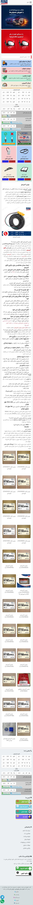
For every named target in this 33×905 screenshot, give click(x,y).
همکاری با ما (27, 833)
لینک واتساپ (6, 122)
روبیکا (4, 115)
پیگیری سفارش (26, 848)
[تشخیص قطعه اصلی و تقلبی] (8, 138)
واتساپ (17, 895)
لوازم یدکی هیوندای (19, 889)
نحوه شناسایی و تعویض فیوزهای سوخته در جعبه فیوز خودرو (16, 323)
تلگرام (17, 892)
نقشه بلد (25, 817)
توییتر (17, 900)
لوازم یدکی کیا (10, 889)
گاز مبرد (24, 256)
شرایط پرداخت (26, 836)
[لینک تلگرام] (2, 897)
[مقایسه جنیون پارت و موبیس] (24, 138)
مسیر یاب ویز (23, 807)
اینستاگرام (17, 898)
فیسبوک (17, 903)
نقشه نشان (24, 812)
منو (28, 2)
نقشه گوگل (24, 802)
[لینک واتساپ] (2, 901)
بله (9, 115)
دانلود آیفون (24, 873)
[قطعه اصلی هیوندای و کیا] (16, 41)
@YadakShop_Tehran (17, 122)
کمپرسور (9, 254)
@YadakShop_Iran (16, 129)
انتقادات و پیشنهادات (25, 842)
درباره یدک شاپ (26, 830)
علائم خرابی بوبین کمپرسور (21, 328)
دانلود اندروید (24, 868)
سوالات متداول (26, 845)
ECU (13, 272)
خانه (29, 57)
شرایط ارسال (27, 839)
